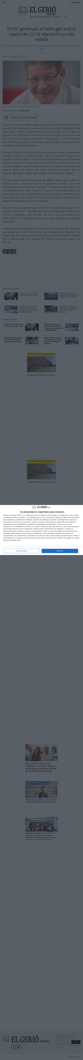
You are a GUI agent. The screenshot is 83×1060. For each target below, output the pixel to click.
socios (23, 515)
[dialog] (41, 530)
